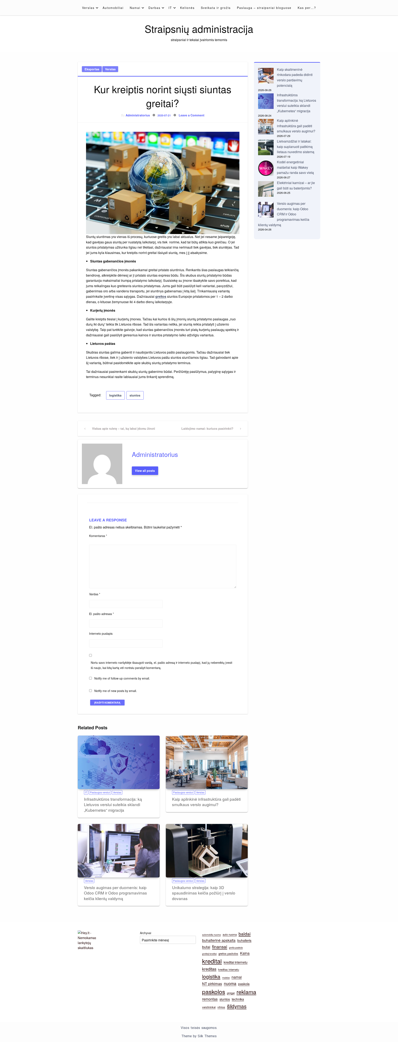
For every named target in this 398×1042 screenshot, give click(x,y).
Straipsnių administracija (199, 28)
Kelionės (187, 8)
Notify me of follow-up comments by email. (122, 678)
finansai (219, 946)
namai (237, 977)
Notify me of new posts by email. (115, 691)
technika (238, 999)
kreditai (212, 961)
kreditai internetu (236, 962)
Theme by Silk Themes (199, 1036)
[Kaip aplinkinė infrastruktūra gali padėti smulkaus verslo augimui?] (207, 762)
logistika (115, 395)
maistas (226, 977)
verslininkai (209, 1007)
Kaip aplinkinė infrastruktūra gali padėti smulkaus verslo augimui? (206, 801)
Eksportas (92, 69)
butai (206, 946)
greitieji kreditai (209, 953)
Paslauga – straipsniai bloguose (264, 8)
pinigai (231, 993)
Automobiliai (113, 8)
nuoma (230, 983)
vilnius (221, 1007)
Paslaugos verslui (100, 792)
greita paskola (236, 947)
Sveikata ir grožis (216, 8)
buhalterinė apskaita (218, 940)
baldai (245, 934)
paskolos (213, 991)
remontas (210, 999)
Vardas (94, 594)
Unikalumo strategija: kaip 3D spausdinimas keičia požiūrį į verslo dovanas (203, 893)
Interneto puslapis (101, 633)
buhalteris (244, 940)
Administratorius (138, 115)
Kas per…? (307, 8)
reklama (246, 992)
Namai (135, 8)
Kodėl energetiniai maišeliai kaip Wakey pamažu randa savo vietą (295, 167)
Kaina (245, 953)
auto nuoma (230, 934)
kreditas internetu (228, 969)
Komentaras (98, 536)
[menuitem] (89, 7)
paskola (244, 983)
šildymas (236, 1006)
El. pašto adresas (101, 614)
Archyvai (145, 933)
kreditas (209, 969)
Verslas (88, 8)
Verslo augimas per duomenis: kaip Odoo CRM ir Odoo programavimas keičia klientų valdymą (115, 893)
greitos (160, 296)
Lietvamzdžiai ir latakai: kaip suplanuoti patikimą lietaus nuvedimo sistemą (295, 146)
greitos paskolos (228, 953)
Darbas (154, 8)
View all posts (145, 471)
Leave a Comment (191, 115)
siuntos (135, 395)
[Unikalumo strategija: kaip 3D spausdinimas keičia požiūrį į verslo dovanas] (207, 850)
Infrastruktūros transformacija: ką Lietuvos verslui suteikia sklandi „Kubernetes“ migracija (113, 804)
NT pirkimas (212, 983)
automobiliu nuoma (211, 934)
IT (170, 8)
